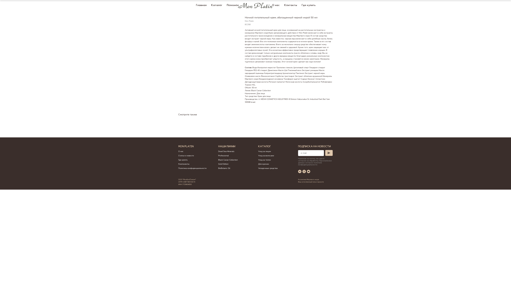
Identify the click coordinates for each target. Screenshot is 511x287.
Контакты (290, 5)
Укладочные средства (268, 168)
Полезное (233, 5)
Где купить (309, 5)
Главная (201, 5)
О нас (276, 5)
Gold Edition (223, 164)
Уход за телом (264, 160)
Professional (223, 155)
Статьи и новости (186, 155)
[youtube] (308, 171)
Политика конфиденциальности (192, 168)
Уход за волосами (266, 155)
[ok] (304, 171)
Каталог (216, 5)
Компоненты (183, 164)
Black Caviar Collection (228, 160)
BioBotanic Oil (224, 168)
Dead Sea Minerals (226, 151)
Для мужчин (263, 164)
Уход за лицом (264, 151)
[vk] (299, 171)
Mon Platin (186, 147)
